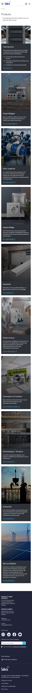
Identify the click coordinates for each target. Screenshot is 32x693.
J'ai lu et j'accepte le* (14, 646)
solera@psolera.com (6, 625)
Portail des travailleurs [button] (10, 659)
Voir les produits (8, 461)
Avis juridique (4, 683)
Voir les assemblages (9, 123)
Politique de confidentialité (8, 686)
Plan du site (4, 689)
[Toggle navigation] (2, 4)
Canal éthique (5, 656)
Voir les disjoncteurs (9, 351)
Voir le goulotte (7, 292)
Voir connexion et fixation (10, 406)
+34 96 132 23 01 (5, 620)
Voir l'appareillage (8, 239)
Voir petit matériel (8, 182)
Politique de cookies (6, 680)
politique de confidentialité (19, 646)
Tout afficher (7, 68)
